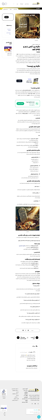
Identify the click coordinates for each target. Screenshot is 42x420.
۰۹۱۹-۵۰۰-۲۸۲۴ (25, 402)
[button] (14, 4)
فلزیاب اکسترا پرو (22, 245)
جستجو (6, 17)
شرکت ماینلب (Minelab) (9, 30)
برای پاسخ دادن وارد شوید (31, 360)
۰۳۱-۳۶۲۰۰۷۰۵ (25, 399)
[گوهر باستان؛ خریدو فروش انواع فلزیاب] (36, 3)
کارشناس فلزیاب (15, 400)
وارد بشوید (28, 368)
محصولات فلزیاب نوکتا (8, 33)
